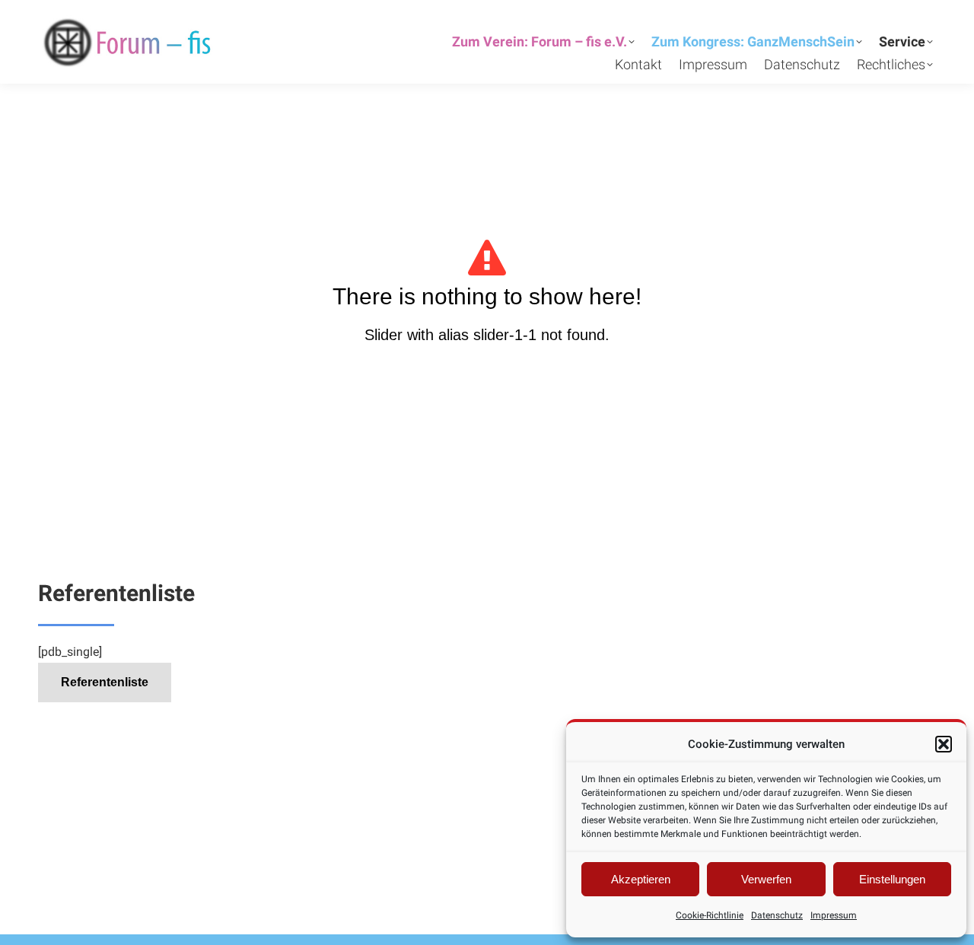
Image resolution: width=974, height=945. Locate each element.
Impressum (833, 915)
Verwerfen (766, 879)
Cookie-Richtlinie (709, 915)
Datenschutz (777, 915)
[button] (943, 744)
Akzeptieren (640, 879)
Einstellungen (892, 879)
